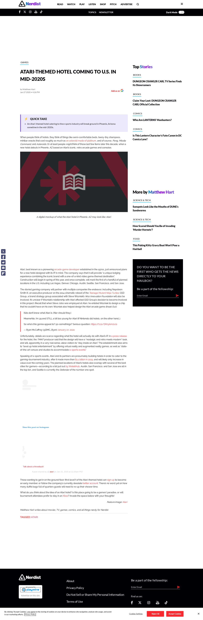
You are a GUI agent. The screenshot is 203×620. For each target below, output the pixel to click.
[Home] (30, 579)
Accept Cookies (175, 614)
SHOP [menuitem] (103, 4)
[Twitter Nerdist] (24, 12)
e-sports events (77, 350)
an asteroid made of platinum (81, 141)
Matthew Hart (29, 89)
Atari (124, 502)
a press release (119, 336)
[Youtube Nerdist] (36, 12)
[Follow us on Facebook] (132, 603)
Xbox (65, 496)
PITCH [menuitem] (113, 4)
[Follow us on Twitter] (140, 603)
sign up (110, 480)
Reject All (155, 614)
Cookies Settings (136, 614)
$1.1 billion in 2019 (84, 359)
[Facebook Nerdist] (20, 12)
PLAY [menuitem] (82, 4)
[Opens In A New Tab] (30, 589)
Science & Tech (142, 200)
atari (51, 472)
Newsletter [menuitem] (106, 12)
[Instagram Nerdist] (30, 12)
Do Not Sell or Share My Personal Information (95, 594)
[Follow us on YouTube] (157, 603)
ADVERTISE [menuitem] (126, 4)
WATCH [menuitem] (71, 4)
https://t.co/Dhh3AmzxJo (104, 324)
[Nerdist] (30, 4)
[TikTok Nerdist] (41, 12)
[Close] (199, 614)
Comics (137, 113)
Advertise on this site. (30, 595)
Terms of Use (74, 601)
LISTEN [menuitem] (92, 4)
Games (24, 62)
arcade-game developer (66, 269)
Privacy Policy (75, 588)
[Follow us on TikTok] (166, 603)
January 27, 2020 (66, 330)
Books (137, 74)
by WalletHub (73, 366)
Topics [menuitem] (92, 12)
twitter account (90, 483)
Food (136, 238)
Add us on (115, 91)
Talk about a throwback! (33, 466)
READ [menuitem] (60, 4)
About (70, 581)
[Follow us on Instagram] (148, 603)
